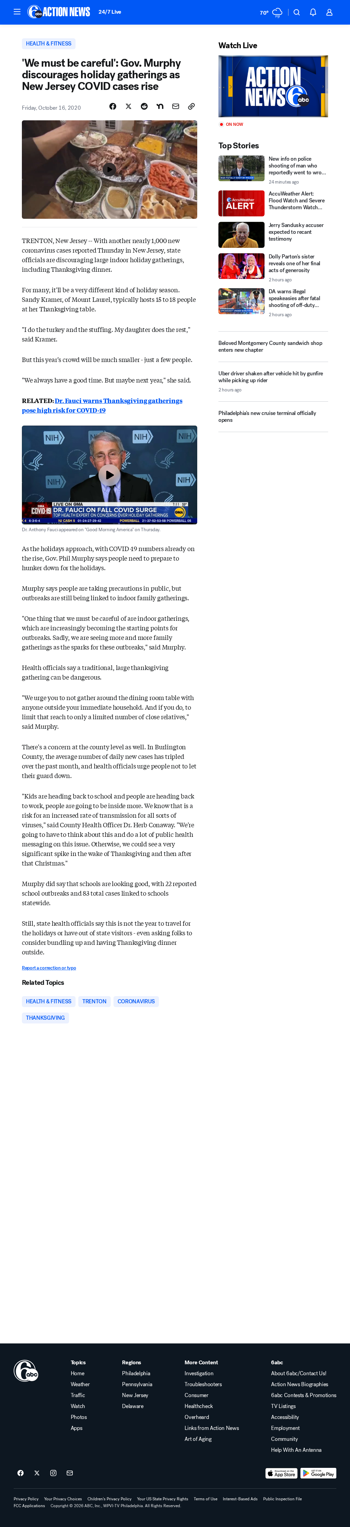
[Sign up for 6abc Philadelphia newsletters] (70, 1473)
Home (77, 1373)
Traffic (78, 1395)
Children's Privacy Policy (110, 1499)
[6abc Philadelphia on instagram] (53, 1473)
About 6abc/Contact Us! (298, 1373)
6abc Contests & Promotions (303, 1395)
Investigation (199, 1373)
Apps (76, 1428)
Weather (80, 1384)
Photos (79, 1417)
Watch (78, 1406)
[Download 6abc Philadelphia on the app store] (281, 1473)
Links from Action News (212, 1428)
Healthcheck (199, 1406)
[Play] (273, 86)
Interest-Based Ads (240, 1499)
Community (284, 1439)
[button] (17, 11)
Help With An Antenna (296, 1450)
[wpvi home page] (26, 1371)
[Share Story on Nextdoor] (160, 106)
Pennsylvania (137, 1384)
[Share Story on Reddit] (144, 106)
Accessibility (285, 1417)
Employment (285, 1428)
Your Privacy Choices (63, 1499)
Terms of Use (205, 1499)
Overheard (197, 1417)
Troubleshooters (203, 1384)
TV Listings (283, 1406)
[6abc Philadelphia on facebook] (20, 1473)
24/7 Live (109, 11)
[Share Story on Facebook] (113, 106)
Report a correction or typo (49, 968)
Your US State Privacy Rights (162, 1499)
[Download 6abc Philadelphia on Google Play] (318, 1473)
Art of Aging (198, 1439)
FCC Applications (29, 1506)
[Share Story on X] (128, 106)
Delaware (132, 1406)
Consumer (196, 1395)
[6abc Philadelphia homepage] (59, 12)
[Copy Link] (191, 106)
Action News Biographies (299, 1384)
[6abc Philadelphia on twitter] (37, 1473)
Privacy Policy (26, 1499)
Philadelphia (136, 1373)
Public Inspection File (282, 1499)
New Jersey (135, 1395)
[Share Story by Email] (175, 106)
